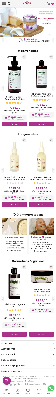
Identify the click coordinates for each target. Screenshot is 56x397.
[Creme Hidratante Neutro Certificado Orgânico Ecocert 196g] (42, 300)
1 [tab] (49, 34)
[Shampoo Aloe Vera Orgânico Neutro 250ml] (42, 90)
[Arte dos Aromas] (27, 3)
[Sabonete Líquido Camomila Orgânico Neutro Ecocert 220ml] (14, 90)
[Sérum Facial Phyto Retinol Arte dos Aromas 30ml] (42, 172)
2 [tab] (52, 34)
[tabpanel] (28, 22)
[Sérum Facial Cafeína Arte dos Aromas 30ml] (14, 172)
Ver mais (14, 204)
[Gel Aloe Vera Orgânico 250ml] (14, 300)
